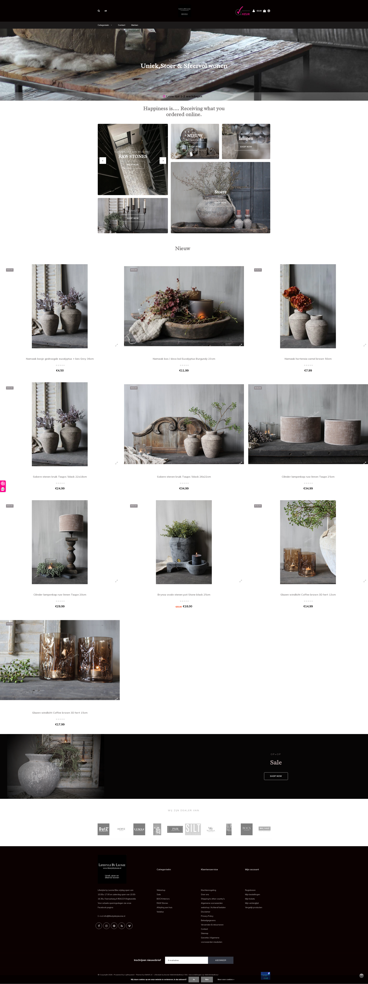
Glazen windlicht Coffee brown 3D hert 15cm (60, 712)
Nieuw (182, 248)
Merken (134, 25)
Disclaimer (205, 912)
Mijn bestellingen (252, 894)
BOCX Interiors (163, 899)
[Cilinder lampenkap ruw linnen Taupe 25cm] (308, 424)
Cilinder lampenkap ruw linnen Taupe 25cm (308, 476)
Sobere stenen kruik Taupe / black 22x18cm (60, 476)
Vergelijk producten (253, 907)
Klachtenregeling (208, 890)
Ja (194, 980)
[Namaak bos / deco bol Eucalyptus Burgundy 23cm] (184, 306)
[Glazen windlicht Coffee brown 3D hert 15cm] (60, 660)
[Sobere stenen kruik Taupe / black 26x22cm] (184, 424)
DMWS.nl (148, 975)
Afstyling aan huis (164, 907)
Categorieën (103, 25)
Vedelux (160, 912)
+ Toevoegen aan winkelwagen (58, 376)
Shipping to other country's (213, 899)
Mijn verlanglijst (252, 903)
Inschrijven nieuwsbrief (147, 960)
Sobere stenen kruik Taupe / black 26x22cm (184, 476)
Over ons (205, 894)
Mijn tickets (250, 899)
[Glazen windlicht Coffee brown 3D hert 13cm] (308, 542)
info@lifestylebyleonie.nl (114, 916)
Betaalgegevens (208, 920)
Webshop (161, 890)
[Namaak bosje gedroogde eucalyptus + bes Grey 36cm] (60, 306)
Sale (159, 894)
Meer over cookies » (226, 980)
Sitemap (204, 933)
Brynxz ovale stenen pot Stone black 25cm (184, 594)
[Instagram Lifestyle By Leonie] (106, 926)
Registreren (250, 890)
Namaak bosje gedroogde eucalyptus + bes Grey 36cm (60, 358)
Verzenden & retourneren (212, 925)
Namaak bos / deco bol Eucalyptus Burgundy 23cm (184, 358)
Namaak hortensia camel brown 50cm (308, 358)
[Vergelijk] (106, 10)
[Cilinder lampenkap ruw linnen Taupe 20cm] (60, 542)
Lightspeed (129, 975)
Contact (121, 25)
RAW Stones (162, 903)
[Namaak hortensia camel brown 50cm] (308, 306)
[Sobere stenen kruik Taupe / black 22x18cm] (60, 424)
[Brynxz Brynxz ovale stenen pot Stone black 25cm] (184, 542)
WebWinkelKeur (211, 975)
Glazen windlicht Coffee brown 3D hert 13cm (308, 594)
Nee (207, 980)
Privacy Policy (207, 916)
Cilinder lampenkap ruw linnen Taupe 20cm (59, 594)
